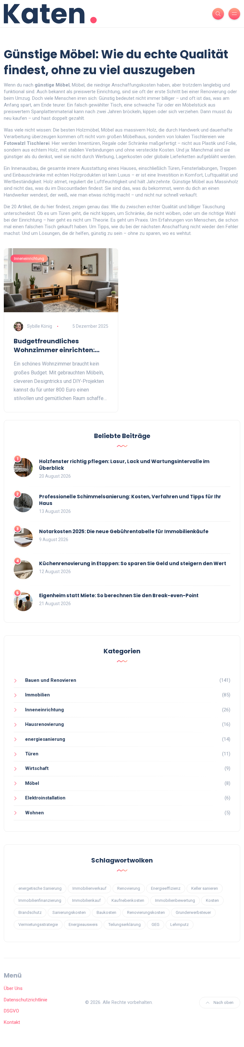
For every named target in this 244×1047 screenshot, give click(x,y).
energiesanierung (45, 739)
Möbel (32, 783)
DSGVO (11, 1011)
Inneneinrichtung (29, 258)
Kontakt (12, 1022)
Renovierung (128, 888)
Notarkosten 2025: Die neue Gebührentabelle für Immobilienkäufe (123, 531)
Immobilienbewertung (175, 900)
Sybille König (39, 326)
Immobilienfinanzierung (39, 900)
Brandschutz (30, 912)
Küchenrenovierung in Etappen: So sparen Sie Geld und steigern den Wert (132, 563)
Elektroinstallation (45, 798)
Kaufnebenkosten (128, 900)
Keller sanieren (204, 888)
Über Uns (13, 988)
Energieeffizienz (165, 888)
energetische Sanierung (40, 888)
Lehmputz (179, 924)
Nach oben (223, 1002)
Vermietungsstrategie (38, 924)
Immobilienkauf (86, 900)
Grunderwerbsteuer (193, 912)
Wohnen (34, 813)
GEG (155, 924)
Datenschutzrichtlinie (25, 1000)
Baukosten (106, 912)
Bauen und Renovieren (50, 680)
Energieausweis (83, 924)
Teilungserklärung (124, 924)
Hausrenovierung (44, 724)
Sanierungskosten (69, 912)
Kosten (212, 900)
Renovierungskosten (146, 912)
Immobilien (37, 695)
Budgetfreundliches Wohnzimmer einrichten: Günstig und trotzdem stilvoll (54, 345)
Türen (31, 754)
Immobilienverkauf (89, 888)
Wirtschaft (37, 768)
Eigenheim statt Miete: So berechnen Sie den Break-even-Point (119, 595)
